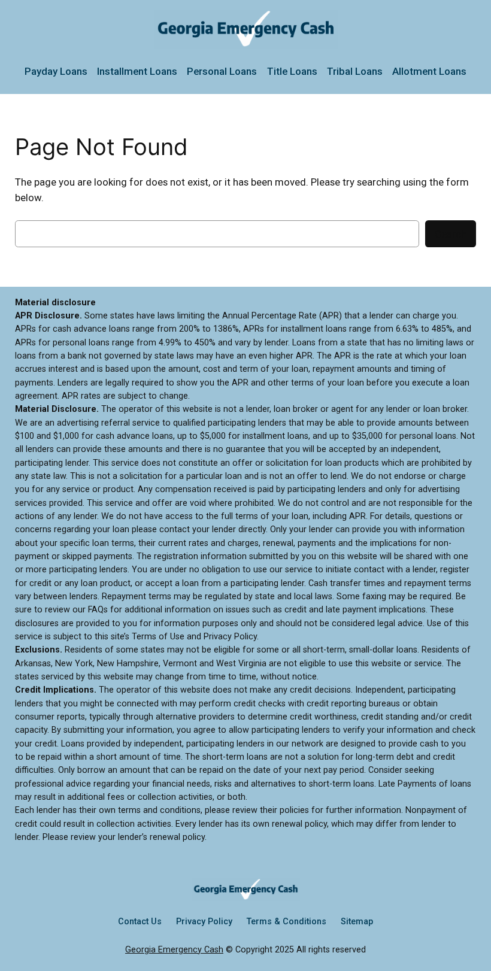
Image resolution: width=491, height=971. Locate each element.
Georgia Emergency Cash (174, 950)
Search (450, 234)
